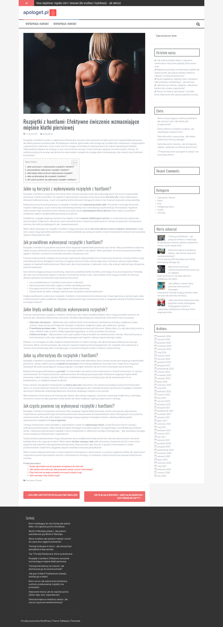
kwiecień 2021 (164, 430)
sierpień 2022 (163, 378)
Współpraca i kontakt (37, 24)
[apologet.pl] (40, 12)
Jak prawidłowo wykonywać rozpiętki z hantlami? (48, 170)
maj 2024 (161, 352)
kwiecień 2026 (164, 336)
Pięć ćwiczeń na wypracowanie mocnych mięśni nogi (55, 472)
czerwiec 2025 (164, 349)
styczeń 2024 (163, 359)
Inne (159, 203)
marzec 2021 (163, 433)
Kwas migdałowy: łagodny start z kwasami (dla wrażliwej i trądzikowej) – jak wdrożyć (78, 3)
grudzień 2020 (164, 443)
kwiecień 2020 (164, 469)
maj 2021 (161, 427)
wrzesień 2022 (164, 375)
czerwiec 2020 (164, 463)
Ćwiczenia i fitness (34, 480)
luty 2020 (161, 476)
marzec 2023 (163, 372)
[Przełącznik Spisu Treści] (72, 162)
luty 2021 (161, 437)
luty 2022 (161, 398)
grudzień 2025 (164, 343)
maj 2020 (161, 466)
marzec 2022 (163, 394)
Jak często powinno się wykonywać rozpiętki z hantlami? (51, 180)
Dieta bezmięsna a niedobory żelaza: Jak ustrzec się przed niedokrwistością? (176, 253)
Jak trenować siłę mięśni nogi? (44, 475)
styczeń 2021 (163, 440)
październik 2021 (165, 411)
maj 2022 (161, 388)
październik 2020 (165, 450)
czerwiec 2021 (164, 424)
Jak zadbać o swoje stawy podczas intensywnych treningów (180, 286)
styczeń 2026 (163, 339)
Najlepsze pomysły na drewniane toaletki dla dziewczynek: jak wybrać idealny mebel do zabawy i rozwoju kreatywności (176, 72)
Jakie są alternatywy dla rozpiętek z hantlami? (46, 176)
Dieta (159, 200)
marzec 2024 (163, 355)
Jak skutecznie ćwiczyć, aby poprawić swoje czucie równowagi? (61, 469)
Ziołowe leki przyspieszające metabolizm (51, 495)
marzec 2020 (163, 472)
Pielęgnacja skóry (165, 207)
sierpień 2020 (163, 456)
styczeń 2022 (163, 401)
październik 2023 (165, 368)
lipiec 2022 (162, 382)
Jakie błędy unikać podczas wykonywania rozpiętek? (50, 173)
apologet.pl (47, 134)
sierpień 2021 (163, 417)
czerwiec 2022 (164, 385)
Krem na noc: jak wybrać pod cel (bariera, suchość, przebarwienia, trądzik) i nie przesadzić (48, 584)
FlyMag (63, 621)
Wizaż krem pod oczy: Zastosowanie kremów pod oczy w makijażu (183, 270)
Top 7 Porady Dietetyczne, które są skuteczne (50, 554)
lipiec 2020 (162, 459)
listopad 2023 (163, 365)
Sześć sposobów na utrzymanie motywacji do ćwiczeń (56, 466)
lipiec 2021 (162, 421)
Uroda (160, 210)
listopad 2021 (163, 407)
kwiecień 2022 (164, 391)
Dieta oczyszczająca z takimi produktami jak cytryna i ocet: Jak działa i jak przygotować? (177, 121)
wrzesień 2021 (164, 414)
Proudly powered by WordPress (36, 621)
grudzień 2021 (164, 404)
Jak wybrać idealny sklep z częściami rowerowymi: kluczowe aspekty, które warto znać (175, 63)
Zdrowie (161, 213)
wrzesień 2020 (164, 453)
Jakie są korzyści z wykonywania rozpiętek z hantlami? (50, 167)
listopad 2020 (163, 446)
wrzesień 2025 (164, 346)
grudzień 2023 (164, 362)
